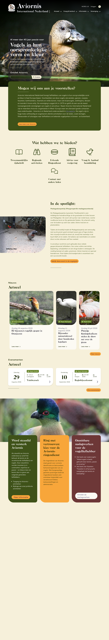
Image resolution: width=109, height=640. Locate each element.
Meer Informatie (21, 497)
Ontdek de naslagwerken (83, 495)
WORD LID (85, 6)
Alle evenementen (93, 390)
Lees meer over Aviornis (27, 124)
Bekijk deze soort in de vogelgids (64, 261)
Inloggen (93, 6)
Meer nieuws (95, 354)
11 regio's (70, 111)
